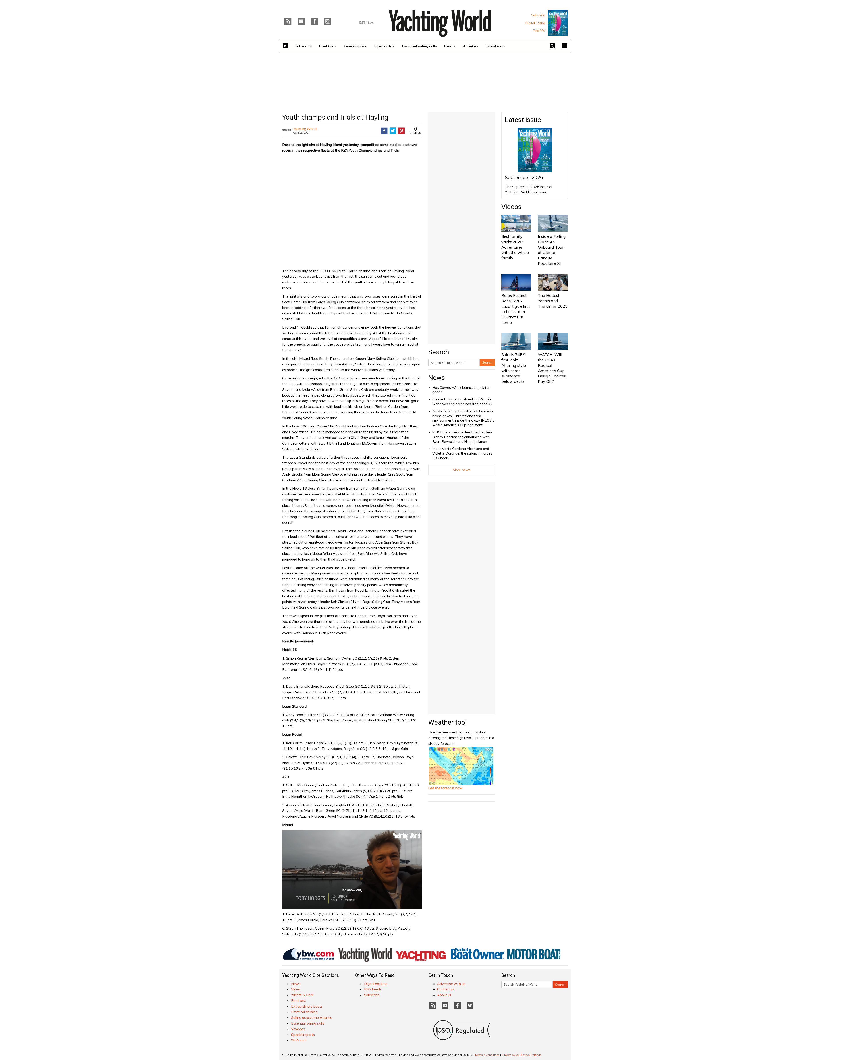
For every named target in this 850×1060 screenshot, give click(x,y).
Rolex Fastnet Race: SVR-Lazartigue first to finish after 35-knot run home (515, 309)
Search (487, 362)
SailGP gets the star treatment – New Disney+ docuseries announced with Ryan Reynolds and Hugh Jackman (462, 437)
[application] (352, 869)
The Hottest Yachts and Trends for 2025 (553, 301)
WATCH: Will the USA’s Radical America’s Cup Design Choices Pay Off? (552, 368)
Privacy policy (510, 1054)
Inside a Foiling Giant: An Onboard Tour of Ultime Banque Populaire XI (552, 250)
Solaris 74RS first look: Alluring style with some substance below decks (513, 368)
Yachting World (305, 128)
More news (462, 470)
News (436, 377)
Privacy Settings (531, 1054)
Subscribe (538, 15)
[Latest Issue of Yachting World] (558, 23)
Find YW (539, 31)
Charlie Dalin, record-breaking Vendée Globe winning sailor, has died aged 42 (462, 401)
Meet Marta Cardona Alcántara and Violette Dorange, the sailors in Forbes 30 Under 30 (462, 453)
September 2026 (524, 177)
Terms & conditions (487, 1054)
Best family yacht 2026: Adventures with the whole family (515, 247)
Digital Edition (535, 23)
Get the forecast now (445, 788)
